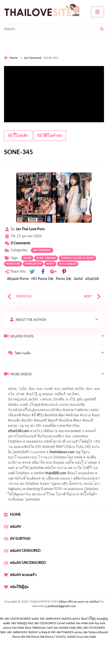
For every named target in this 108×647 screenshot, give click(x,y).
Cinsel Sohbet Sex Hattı (72, 623)
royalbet (69, 427)
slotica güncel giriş (39, 390)
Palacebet (65, 406)
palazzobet (12, 427)
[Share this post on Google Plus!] (53, 271)
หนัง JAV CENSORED (91, 627)
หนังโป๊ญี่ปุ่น (19, 587)
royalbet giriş (72, 422)
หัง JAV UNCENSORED (15, 618)
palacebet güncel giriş (73, 390)
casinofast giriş (35, 480)
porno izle (21, 385)
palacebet (21, 416)
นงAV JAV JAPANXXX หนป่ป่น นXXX (56, 618)
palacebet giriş (47, 422)
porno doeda (40, 385)
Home (14, 57)
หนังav (15, 526)
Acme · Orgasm (46, 258)
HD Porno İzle (42, 279)
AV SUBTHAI (20, 539)
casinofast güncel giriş (50, 416)
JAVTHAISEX (65, 632)
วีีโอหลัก (20, 136)
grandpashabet (25, 400)
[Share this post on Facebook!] (43, 271)
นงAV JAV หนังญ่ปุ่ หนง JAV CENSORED (29, 623)
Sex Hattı (18, 627)
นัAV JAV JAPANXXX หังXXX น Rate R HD (28, 632)
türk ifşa (94, 623)
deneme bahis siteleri (45, 448)
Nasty (50, 264)
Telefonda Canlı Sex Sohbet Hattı (54, 627)
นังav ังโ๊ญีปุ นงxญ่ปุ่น (94, 618)
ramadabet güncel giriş (59, 395)
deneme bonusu (91, 453)
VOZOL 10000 (66, 636)
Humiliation (33, 264)
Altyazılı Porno (18, 279)
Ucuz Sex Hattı (86, 636)
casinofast (84, 406)
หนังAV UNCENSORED (28, 563)
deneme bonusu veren (41, 427)
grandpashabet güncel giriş (61, 400)
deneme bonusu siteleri (54, 464)
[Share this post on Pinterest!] (64, 271)
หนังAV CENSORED (25, 551)
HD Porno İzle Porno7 (40, 636)
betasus (20, 474)
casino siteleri (75, 448)
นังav (28, 627)
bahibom (11, 411)
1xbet (85, 469)
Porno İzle (63, 279)
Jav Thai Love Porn (30, 229)
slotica (62, 432)
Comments (20, 243)
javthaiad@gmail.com (62, 606)
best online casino (90, 464)
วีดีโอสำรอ (52, 136)
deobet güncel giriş (85, 416)
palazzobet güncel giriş (21, 395)
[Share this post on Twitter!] (32, 271)
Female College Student (77, 258)
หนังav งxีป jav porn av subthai (79, 601)
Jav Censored (32, 57)
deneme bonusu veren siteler (47, 443)
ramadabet (12, 443)
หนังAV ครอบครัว (23, 575)
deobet (91, 422)
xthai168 (92, 279)
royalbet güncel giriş (66, 385)
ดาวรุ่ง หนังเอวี (67, 264)
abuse (27, 258)
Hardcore (13, 264)
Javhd (78, 279)
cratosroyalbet (89, 474)
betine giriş (30, 411)
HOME (15, 514)
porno (8, 385)
